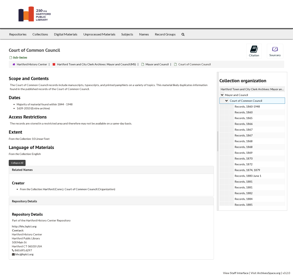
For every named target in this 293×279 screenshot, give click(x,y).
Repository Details (24, 201)
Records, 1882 (244, 193)
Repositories (18, 34)
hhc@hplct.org (24, 254)
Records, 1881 (244, 181)
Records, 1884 (244, 199)
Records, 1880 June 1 (248, 175)
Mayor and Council (157, 64)
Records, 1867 (244, 129)
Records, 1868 (244, 141)
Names (144, 34)
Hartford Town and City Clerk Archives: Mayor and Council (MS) (96, 64)
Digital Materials (65, 34)
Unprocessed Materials (99, 34)
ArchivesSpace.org (268, 273)
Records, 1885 (244, 204)
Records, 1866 (244, 123)
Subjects (127, 34)
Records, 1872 (244, 164)
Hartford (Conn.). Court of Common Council (70, 189)
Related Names (22, 170)
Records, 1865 (244, 118)
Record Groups (165, 34)
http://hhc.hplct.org (24, 226)
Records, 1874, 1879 (247, 170)
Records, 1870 (244, 158)
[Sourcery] (275, 51)
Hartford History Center (32, 64)
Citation (254, 55)
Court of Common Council (246, 100)
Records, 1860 (244, 112)
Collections (40, 34)
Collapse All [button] (17, 162)
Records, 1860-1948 (247, 106)
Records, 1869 (244, 152)
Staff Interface (239, 273)
